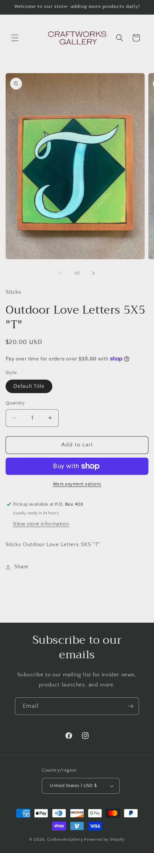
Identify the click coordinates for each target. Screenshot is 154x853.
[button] (15, 38)
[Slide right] (93, 273)
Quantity (15, 402)
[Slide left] (60, 273)
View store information (41, 524)
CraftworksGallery (65, 839)
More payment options (77, 484)
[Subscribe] (130, 706)
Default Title (28, 386)
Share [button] (21, 567)
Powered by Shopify (104, 839)
